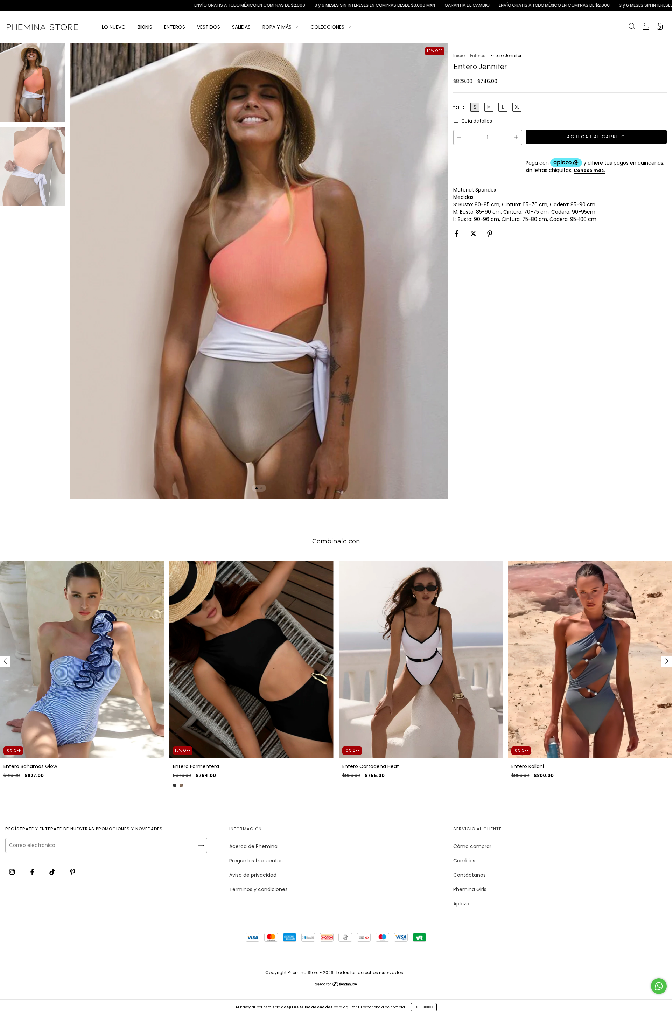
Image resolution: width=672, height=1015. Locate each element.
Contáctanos (469, 874)
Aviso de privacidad (252, 874)
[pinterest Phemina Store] (72, 871)
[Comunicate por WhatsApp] (659, 986)
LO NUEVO (114, 26)
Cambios (464, 860)
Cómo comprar (472, 846)
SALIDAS (241, 26)
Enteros (477, 55)
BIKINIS (145, 26)
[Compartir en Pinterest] (489, 233)
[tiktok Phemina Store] (53, 871)
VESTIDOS (208, 26)
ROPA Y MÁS (277, 26)
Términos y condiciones (258, 889)
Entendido (424, 1007)
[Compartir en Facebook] (457, 233)
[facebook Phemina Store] (33, 871)
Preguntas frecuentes (256, 860)
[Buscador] (631, 27)
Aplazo (461, 903)
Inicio (459, 55)
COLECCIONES (328, 26)
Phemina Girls (469, 889)
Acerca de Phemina (253, 846)
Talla (459, 108)
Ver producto (87, 998)
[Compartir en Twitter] (474, 233)
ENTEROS (174, 26)
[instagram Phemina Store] (12, 871)
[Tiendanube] (336, 984)
